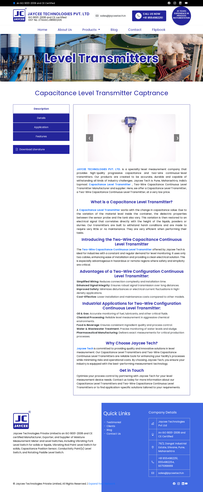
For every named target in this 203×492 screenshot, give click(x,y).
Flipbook (158, 29)
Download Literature (32, 149)
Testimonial (113, 422)
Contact (134, 29)
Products (89, 29)
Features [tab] (41, 136)
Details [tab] (41, 118)
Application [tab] (41, 127)
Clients (110, 426)
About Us (65, 29)
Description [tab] (41, 109)
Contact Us (113, 434)
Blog (114, 29)
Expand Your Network (101, 483)
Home (42, 29)
